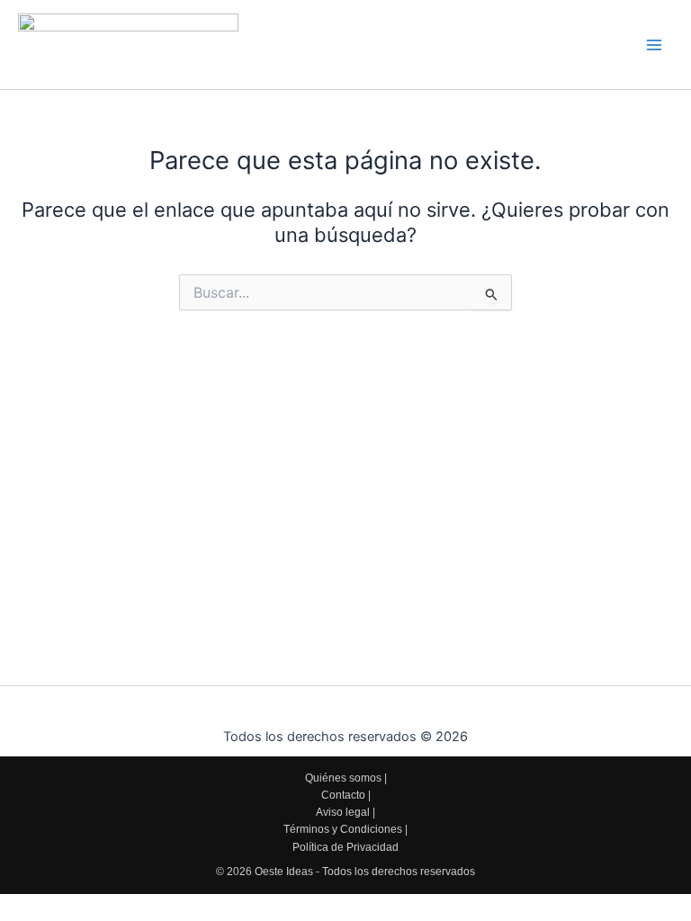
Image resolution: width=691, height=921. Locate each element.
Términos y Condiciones (342, 829)
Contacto (343, 795)
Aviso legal (343, 812)
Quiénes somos (343, 778)
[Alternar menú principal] (654, 45)
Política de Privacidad (345, 847)
